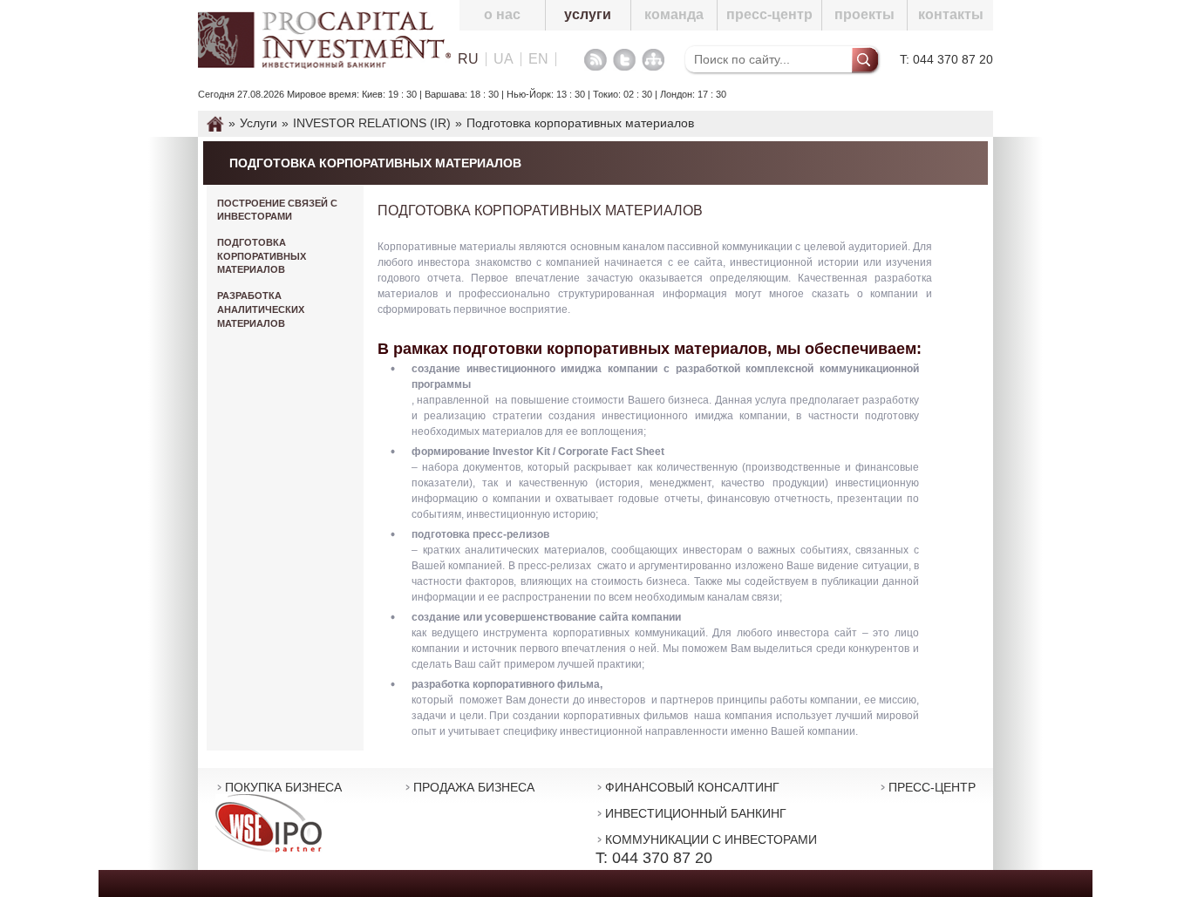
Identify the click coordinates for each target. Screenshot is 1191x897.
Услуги (587, 14)
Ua (503, 59)
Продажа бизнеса (473, 787)
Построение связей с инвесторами (277, 210)
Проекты (864, 14)
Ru (468, 59)
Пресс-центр (769, 14)
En (538, 59)
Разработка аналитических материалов (260, 309)
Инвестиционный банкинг (695, 813)
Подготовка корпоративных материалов (261, 256)
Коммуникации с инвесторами (711, 839)
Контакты (950, 14)
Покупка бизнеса (283, 787)
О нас (502, 14)
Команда (674, 14)
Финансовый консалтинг (692, 787)
